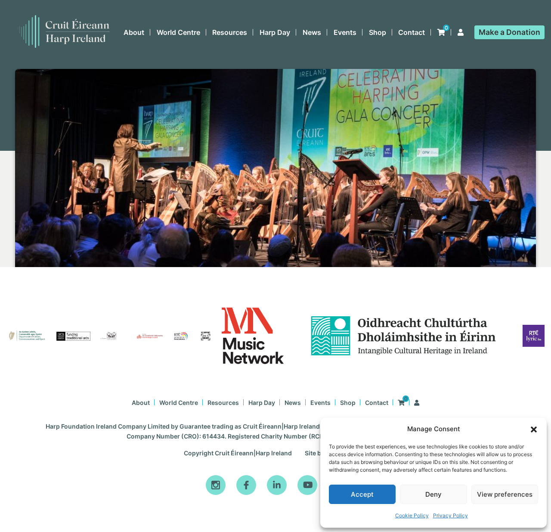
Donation (509, 32)
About (134, 32)
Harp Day (275, 32)
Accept (362, 494)
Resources (229, 32)
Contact (411, 32)
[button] (533, 429)
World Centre (178, 32)
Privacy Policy (450, 515)
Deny (433, 494)
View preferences (504, 494)
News (312, 32)
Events (345, 32)
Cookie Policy (412, 515)
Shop (377, 32)
